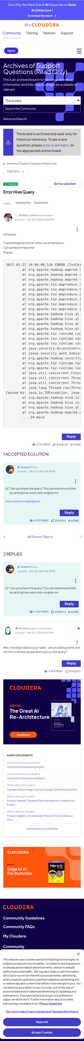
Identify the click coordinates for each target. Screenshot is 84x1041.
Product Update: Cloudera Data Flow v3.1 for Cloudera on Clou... (40, 817)
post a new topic (56, 145)
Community (12, 33)
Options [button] (13, 171)
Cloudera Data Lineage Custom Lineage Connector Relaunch (42, 789)
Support (67, 33)
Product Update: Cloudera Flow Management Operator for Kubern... (41, 802)
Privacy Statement (50, 1003)
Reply (71, 436)
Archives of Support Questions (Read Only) (32, 163)
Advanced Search (15, 119)
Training (32, 33)
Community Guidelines (23, 918)
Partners (49, 33)
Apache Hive (23, 202)
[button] (77, 227)
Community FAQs (19, 926)
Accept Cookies (42, 1032)
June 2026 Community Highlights (26, 778)
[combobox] (42, 109)
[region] (42, 994)
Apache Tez (41, 202)
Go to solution (65, 183)
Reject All (42, 1022)
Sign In (11, 50)
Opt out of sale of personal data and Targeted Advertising (42, 1011)
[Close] (78, 953)
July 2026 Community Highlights (25, 767)
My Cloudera (14, 936)
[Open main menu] (79, 51)
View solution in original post (22, 501)
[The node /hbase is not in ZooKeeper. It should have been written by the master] (80, 536)
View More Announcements (42, 828)
